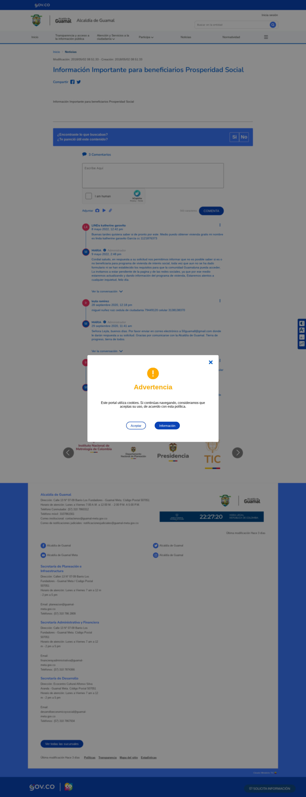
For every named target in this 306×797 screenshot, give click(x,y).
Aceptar (136, 425)
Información (167, 425)
